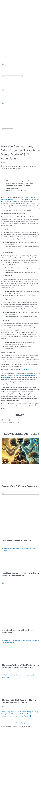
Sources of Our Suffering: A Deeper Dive (19, 486)
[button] (5, 421)
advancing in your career (9, 201)
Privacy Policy (20, 723)
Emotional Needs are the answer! (16, 541)
